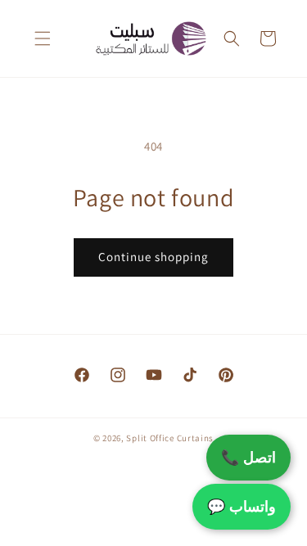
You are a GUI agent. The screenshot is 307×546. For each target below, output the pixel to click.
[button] (43, 38)
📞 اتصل (248, 457)
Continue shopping (153, 256)
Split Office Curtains (170, 438)
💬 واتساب (241, 506)
